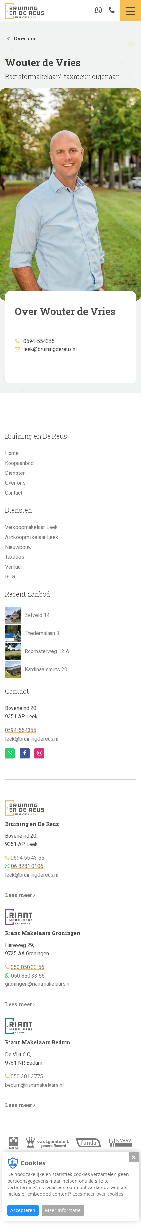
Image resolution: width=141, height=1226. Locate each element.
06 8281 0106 (27, 866)
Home (12, 453)
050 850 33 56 (27, 967)
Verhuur (13, 567)
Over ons (25, 39)
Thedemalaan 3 (42, 633)
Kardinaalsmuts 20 (46, 669)
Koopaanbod (19, 463)
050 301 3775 (27, 1076)
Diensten (15, 473)
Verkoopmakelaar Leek (31, 527)
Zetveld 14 (37, 615)
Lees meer (19, 894)
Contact (13, 493)
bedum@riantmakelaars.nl (34, 1085)
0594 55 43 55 (27, 858)
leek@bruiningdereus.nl (50, 349)
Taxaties (14, 557)
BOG (10, 577)
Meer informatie (63, 1210)
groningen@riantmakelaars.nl (37, 984)
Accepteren (22, 1210)
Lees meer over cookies (97, 1194)
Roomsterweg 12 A (47, 651)
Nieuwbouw (18, 547)
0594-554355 (39, 341)
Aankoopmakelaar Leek (31, 537)
